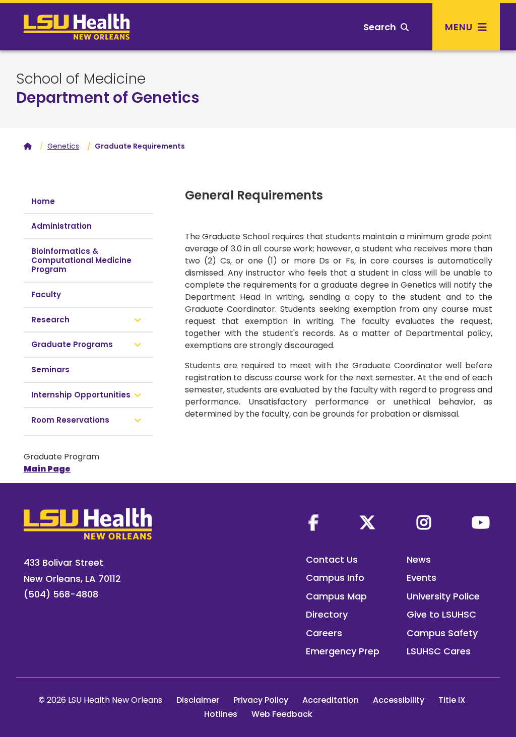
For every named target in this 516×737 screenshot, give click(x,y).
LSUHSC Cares (439, 651)
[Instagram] (424, 522)
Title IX (452, 700)
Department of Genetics (108, 97)
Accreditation (330, 700)
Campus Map (336, 596)
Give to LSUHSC (441, 614)
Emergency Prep (342, 651)
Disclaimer (197, 700)
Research (50, 319)
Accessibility (398, 700)
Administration (61, 226)
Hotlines (220, 714)
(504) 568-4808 (61, 594)
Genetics (63, 146)
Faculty (46, 294)
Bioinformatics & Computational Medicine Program (81, 260)
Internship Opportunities (81, 394)
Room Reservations (70, 420)
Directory (327, 614)
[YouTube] (481, 522)
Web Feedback (281, 714)
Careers (324, 633)
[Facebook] (313, 522)
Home (43, 201)
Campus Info (335, 577)
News (419, 559)
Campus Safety (442, 633)
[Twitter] (367, 522)
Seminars (50, 369)
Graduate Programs (72, 344)
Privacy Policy (260, 700)
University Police (443, 596)
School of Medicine (81, 79)
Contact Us (332, 559)
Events (421, 577)
